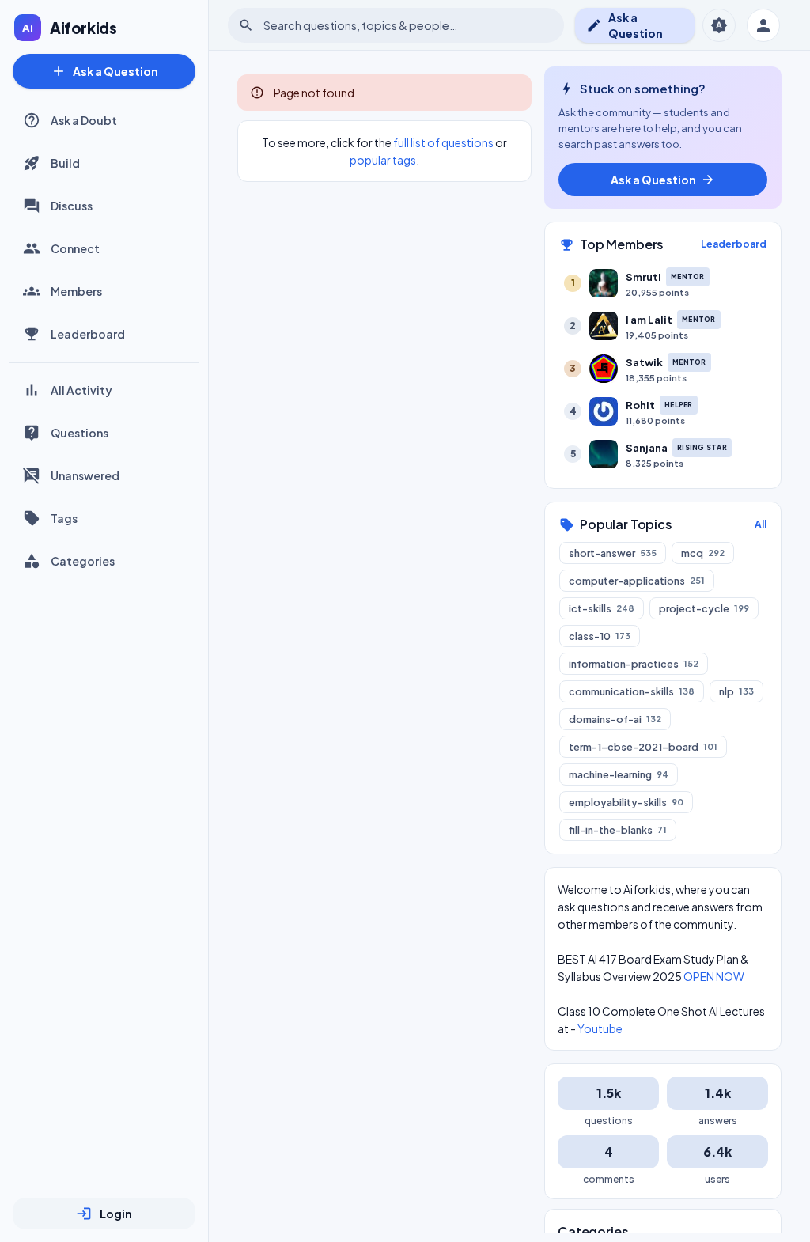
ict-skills (601, 608)
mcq (703, 553)
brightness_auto (719, 25)
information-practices (633, 663)
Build (65, 163)
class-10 (599, 636)
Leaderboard (88, 334)
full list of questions (443, 142)
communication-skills (632, 691)
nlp (736, 691)
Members (76, 291)
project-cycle (704, 608)
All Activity (81, 390)
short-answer (613, 553)
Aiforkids (83, 27)
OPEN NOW (713, 976)
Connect (75, 248)
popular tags (383, 160)
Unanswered (85, 475)
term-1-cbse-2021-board (643, 746)
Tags (64, 518)
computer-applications (637, 580)
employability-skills (626, 802)
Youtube (600, 1028)
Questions (79, 433)
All (760, 524)
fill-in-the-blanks (618, 830)
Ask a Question (104, 71)
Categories (83, 561)
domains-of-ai (615, 719)
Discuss (72, 206)
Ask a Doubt (84, 120)
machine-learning (618, 774)
